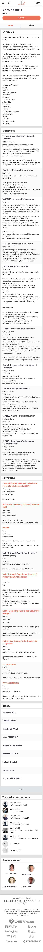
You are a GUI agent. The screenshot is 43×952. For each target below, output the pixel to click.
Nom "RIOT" (14, 844)
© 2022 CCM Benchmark (21, 915)
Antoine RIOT (15, 803)
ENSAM (5, 527)
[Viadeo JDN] (32, 936)
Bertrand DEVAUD (9, 886)
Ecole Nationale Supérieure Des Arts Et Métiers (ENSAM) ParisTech (19, 575)
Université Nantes (10, 683)
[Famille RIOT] (5, 850)
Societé (5, 911)
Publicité (26, 909)
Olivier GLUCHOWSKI (11, 778)
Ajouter (22, 18)
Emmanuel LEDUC (10, 753)
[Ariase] (11, 941)
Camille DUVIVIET (10, 729)
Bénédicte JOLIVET (9, 873)
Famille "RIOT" (15, 850)
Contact (19, 909)
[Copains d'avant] (11, 936)
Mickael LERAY (9, 770)
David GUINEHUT (10, 737)
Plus (21, 789)
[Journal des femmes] (11, 926)
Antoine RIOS (15, 816)
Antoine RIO (14, 822)
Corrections (33, 913)
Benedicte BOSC (9, 720)
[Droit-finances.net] (32, 931)
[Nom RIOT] (5, 844)
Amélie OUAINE (9, 712)
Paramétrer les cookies (32, 911)
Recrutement (34, 909)
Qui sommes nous (10, 909)
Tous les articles (23, 913)
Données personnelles (16, 911)
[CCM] (32, 926)
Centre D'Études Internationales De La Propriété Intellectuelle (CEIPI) (19, 484)
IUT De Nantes (9, 664)
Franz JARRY (26, 874)
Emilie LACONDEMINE (12, 745)
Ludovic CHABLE (9, 762)
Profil (10, 25)
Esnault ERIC (26, 886)
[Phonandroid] (32, 941)
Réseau (32, 25)
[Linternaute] (11, 931)
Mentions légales (11, 913)
